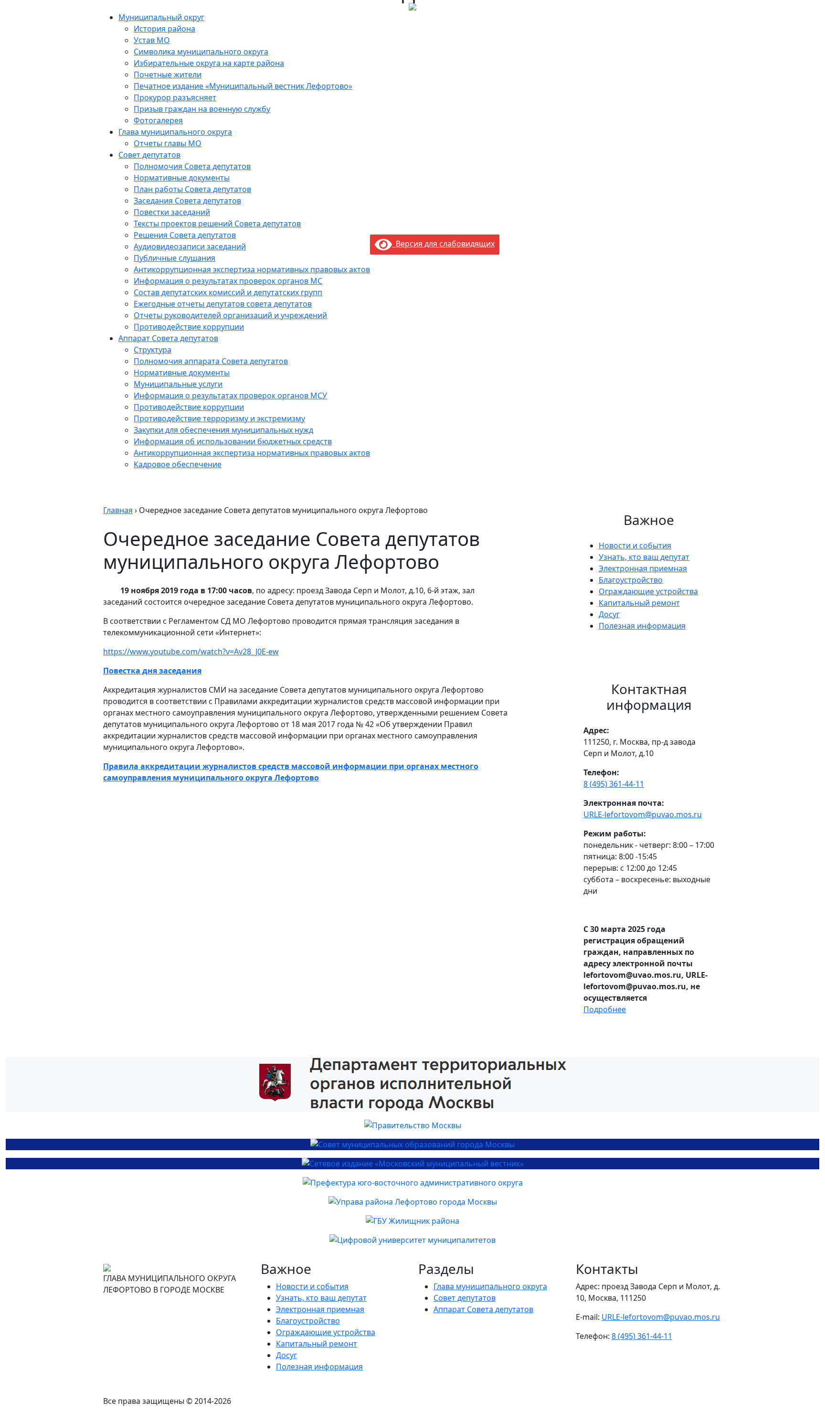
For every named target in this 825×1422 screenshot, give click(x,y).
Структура (152, 349)
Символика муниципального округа (201, 51)
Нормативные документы (182, 177)
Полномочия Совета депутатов (192, 166)
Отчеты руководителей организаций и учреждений (230, 315)
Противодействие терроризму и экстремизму (219, 418)
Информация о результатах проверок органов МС (228, 281)
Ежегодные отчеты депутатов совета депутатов (223, 304)
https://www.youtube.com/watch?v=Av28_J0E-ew (191, 651)
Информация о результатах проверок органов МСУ (230, 395)
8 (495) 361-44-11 (613, 784)
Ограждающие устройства (648, 591)
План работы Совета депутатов (192, 189)
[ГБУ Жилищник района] (412, 1221)
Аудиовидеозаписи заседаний (190, 246)
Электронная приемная (643, 568)
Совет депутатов (149, 155)
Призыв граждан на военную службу (202, 109)
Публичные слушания (174, 258)
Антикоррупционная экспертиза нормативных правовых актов (252, 269)
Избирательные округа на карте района (209, 63)
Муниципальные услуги (178, 384)
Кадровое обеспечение (178, 464)
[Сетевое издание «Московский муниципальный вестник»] (412, 1163)
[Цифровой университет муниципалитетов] (412, 1240)
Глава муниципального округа (175, 132)
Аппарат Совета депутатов (168, 338)
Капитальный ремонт (639, 603)
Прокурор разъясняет (175, 97)
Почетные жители (167, 74)
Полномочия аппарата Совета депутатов (211, 361)
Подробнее (604, 1009)
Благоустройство (631, 580)
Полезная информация (642, 625)
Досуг (609, 614)
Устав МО (152, 40)
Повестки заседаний (172, 212)
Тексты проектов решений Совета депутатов (217, 223)
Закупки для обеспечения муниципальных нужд (223, 430)
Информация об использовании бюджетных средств (233, 441)
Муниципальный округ (161, 17)
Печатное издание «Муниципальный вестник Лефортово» (243, 86)
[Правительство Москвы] (412, 1125)
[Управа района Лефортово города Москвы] (412, 1202)
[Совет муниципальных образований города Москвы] (412, 1144)
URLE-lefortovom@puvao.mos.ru (642, 814)
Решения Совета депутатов (185, 235)
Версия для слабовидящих (443, 243)
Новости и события (635, 545)
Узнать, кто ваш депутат (644, 557)
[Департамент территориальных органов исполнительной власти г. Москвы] (412, 1084)
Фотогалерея (158, 120)
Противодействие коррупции (189, 326)
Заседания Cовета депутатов (187, 200)
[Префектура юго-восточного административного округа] (412, 1182)
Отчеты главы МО (167, 143)
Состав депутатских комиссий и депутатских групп (228, 292)
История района (164, 28)
